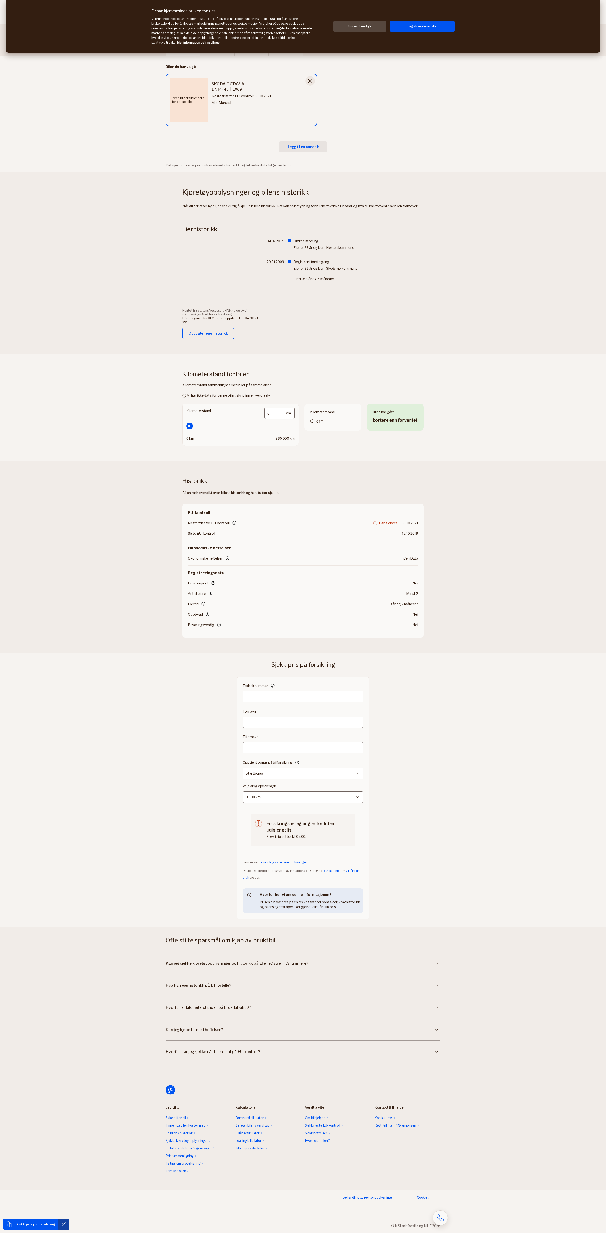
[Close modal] (310, 81)
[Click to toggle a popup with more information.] (234, 523)
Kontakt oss (383, 1118)
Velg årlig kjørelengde (260, 786)
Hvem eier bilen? (317, 1141)
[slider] (240, 426)
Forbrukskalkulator (249, 1118)
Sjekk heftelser (316, 1133)
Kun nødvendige (359, 26)
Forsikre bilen (176, 1171)
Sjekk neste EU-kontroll (322, 1125)
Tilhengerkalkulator (249, 1148)
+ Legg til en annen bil (303, 146)
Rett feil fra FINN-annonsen (395, 1125)
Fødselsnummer (255, 685)
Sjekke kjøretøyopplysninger (187, 1141)
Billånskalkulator (247, 1133)
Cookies (423, 1197)
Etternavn (250, 737)
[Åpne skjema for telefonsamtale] (440, 1217)
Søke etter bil (176, 1118)
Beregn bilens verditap (252, 1125)
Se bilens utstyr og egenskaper (189, 1148)
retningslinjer (332, 871)
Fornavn (249, 711)
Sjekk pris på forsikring (35, 1224)
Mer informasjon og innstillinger (199, 42)
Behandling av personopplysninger (368, 1197)
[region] (303, 26)
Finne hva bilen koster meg (185, 1125)
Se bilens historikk (179, 1133)
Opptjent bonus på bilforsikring (267, 762)
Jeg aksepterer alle (422, 26)
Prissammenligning (180, 1156)
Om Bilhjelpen (315, 1118)
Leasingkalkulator (248, 1141)
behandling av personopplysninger (283, 862)
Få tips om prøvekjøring (183, 1163)
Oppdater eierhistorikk (208, 333)
